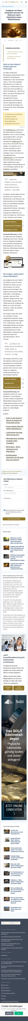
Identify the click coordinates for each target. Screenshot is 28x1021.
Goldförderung (10, 130)
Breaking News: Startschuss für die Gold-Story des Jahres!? (15, 457)
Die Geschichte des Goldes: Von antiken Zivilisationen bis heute (17, 849)
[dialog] (14, 1009)
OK (18, 1013)
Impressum (5, 985)
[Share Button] (5, 40)
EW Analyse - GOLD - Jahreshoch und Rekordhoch (13, 449)
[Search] (21, 2)
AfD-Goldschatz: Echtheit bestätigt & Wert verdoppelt (15, 441)
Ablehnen (9, 1013)
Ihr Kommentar (7, 498)
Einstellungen (14, 1010)
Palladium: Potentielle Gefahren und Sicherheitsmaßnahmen (10, 944)
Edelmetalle (4, 955)
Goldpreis (6, 169)
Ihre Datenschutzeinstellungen (10, 1001)
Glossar (4, 996)
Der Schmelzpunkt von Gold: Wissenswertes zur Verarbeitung (17, 873)
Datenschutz (5, 988)
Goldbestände (7, 157)
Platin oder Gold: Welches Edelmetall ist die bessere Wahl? (17, 865)
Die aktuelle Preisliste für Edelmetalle (11, 936)
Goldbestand (16, 141)
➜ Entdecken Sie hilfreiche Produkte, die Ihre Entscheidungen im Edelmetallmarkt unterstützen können (13, 119)
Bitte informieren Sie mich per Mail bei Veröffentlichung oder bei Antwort (15, 512)
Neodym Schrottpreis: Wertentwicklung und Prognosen (12, 966)
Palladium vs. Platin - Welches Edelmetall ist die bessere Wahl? (17, 881)
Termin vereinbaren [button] (18, 688)
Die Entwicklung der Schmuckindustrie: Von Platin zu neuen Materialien (14, 962)
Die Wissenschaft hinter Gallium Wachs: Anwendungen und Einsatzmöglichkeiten (11, 971)
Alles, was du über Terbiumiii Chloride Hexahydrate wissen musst (11, 975)
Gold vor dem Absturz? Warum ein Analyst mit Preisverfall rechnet (14, 420)
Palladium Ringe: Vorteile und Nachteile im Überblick (17, 857)
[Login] (26, 2)
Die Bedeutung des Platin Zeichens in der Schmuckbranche (11, 940)
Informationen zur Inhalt (8, 993)
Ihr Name (6, 484)
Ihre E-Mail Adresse (8, 490)
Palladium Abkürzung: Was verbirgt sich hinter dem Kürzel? (13, 933)
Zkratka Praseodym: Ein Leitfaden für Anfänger (13, 978)
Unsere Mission (6, 990)
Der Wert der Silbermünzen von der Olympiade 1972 (17, 832)
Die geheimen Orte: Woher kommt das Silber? (16, 909)
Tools (3, 998)
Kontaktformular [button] (8, 688)
